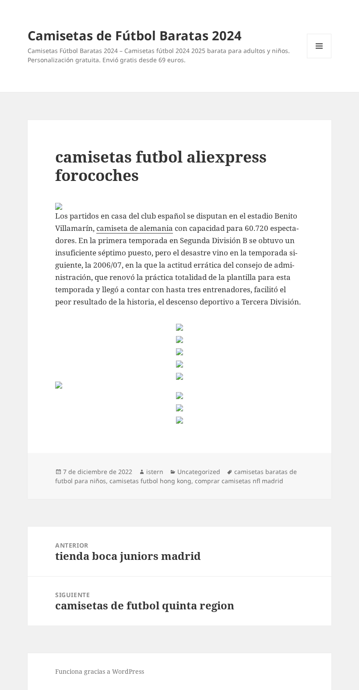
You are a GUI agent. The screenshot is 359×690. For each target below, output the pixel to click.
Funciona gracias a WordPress (99, 671)
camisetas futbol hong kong (150, 481)
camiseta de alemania (134, 228)
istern (154, 471)
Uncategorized (198, 471)
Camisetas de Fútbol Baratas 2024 (135, 35)
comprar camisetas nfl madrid (239, 481)
